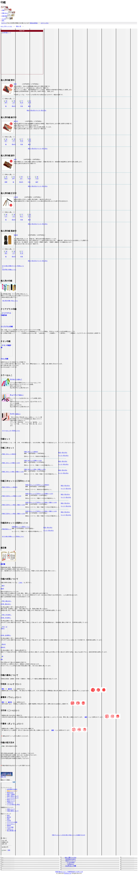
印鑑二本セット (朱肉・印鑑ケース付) (35, 469)
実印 (15, 84)
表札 (74, 871)
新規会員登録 (34, 23)
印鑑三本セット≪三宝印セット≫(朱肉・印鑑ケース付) (41, 502)
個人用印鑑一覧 (11, 830)
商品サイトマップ (70, 861)
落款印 (16, 235)
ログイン (4, 23)
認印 (15, 159)
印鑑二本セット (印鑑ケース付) (33, 460)
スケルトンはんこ (16, 379)
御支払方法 (10, 792)
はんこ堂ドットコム (6, 26)
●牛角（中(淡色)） (6, 617)
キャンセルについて (13, 797)
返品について (11, 801)
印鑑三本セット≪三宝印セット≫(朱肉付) (37, 485)
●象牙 (2, 588)
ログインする (44, 23)
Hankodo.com (67, 873)
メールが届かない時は (13, 804)
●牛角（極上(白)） (6, 604)
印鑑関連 (70, 871)
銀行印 (16, 121)
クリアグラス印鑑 (7, 326)
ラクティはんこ (15, 414)
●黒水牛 (3, 647)
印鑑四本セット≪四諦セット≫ (21, 526)
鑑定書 (3, 564)
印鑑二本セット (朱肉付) (31, 451)
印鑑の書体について (13, 810)
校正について (11, 799)
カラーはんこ (11, 824)
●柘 (2, 659)
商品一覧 (18, 26)
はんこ (65, 871)
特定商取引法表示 (12, 789)
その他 (77, 871)
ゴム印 (81, 871)
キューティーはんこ (17, 395)
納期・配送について (13, 796)
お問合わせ (10, 802)
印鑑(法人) (61, 871)
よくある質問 (70, 862)
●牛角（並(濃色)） (6, 635)
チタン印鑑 (4, 359)
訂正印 (16, 197)
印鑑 (56, 871)
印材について (11, 809)
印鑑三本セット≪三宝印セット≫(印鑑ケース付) (39, 493)
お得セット (10, 829)
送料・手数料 (11, 794)
